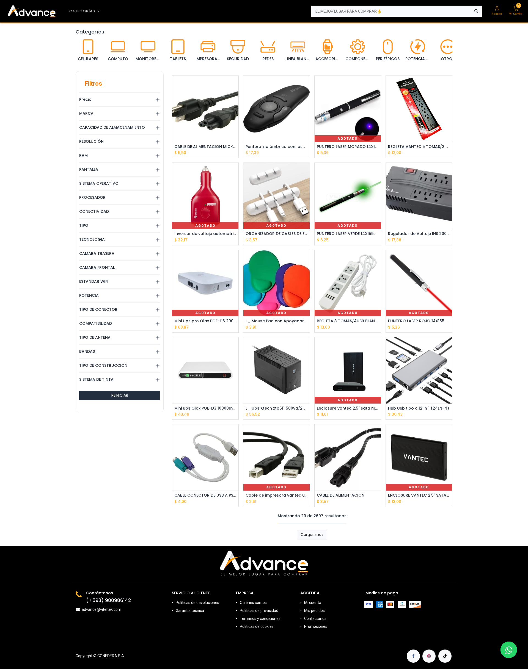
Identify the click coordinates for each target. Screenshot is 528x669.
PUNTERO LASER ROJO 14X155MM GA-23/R (419, 321)
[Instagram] (429, 656)
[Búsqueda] (476, 11)
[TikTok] (445, 656)
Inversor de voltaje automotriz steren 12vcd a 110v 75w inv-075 (205, 233)
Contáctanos (315, 618)
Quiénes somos (253, 602)
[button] (235, 97)
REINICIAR (119, 395)
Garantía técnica (190, 610)
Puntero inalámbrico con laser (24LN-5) (276, 146)
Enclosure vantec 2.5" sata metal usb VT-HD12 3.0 (348, 408)
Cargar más (312, 534)
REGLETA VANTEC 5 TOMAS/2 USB (419, 146)
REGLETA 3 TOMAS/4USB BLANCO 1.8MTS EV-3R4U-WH (348, 321)
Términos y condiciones (260, 618)
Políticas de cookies (257, 626)
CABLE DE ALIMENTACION (340, 495)
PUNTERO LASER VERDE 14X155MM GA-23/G (348, 233)
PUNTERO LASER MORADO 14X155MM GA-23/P (348, 146)
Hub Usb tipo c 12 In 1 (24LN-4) (418, 408)
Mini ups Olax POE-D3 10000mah (205, 408)
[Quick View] (235, 85)
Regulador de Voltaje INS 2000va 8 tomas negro (419, 233)
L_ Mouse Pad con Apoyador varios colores (276, 321)
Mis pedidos (314, 610)
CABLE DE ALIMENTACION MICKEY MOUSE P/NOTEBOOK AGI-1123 (205, 146)
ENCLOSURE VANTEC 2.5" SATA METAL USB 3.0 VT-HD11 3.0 (419, 495)
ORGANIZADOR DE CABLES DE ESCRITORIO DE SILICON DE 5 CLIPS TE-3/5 (276, 233)
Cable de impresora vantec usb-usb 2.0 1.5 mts (276, 495)
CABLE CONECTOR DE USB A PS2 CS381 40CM (205, 495)
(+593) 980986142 (108, 600)
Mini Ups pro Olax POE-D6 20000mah (205, 321)
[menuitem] (84, 11)
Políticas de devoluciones (198, 602)
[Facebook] (413, 656)
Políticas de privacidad (259, 610)
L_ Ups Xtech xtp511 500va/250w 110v (276, 408)
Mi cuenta (312, 602)
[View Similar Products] (235, 122)
